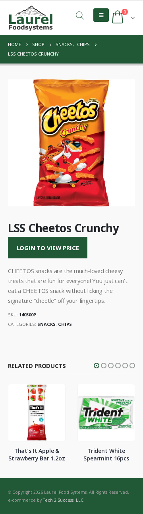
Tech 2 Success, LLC (63, 500)
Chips (65, 324)
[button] (96, 365)
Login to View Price (48, 248)
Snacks (46, 324)
